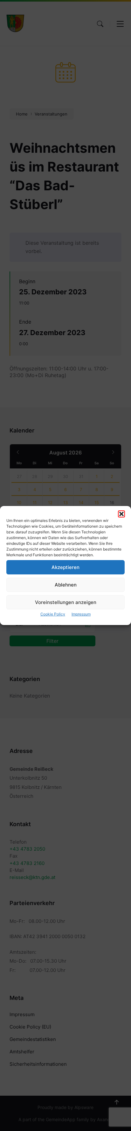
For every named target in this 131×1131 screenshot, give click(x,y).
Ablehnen (66, 585)
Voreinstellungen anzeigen (65, 602)
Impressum (81, 614)
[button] (121, 514)
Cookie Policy (52, 614)
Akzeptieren (65, 567)
